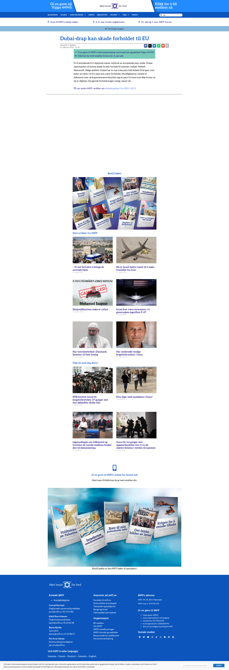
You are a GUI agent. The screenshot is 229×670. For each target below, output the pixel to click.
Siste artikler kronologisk (105, 603)
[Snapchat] (169, 637)
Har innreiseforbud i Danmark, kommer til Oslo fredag (90, 353)
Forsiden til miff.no (102, 600)
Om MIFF (97, 626)
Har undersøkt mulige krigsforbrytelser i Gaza (129, 353)
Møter (91, 15)
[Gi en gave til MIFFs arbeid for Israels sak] (114, 468)
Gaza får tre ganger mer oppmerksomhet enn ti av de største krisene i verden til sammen (136, 445)
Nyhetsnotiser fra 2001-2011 (120, 88)
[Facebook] (140, 637)
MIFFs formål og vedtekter (105, 632)
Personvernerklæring (103, 638)
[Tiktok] (156, 637)
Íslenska (82, 656)
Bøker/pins (102, 15)
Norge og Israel (100, 609)
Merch (135, 15)
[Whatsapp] (160, 637)
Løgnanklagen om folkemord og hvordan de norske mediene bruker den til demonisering (92, 445)
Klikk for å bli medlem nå (166, 6)
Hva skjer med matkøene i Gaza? (134, 397)
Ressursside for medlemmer (106, 635)
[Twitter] (144, 637)
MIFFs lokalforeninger (103, 629)
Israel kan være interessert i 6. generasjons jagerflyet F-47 (133, 311)
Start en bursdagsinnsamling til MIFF (158, 626)
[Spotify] (165, 637)
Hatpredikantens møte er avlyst (90, 309)
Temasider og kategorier (104, 606)
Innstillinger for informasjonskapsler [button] (195, 665)
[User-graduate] (173, 637)
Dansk (61, 656)
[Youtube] (148, 637)
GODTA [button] (218, 665)
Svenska (52, 656)
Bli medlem (53, 15)
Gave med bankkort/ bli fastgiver (156, 618)
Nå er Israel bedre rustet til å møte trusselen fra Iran (135, 268)
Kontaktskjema (61, 600)
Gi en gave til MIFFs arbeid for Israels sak (114, 475)
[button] (150, 46)
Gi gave (63, 15)
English (92, 656)
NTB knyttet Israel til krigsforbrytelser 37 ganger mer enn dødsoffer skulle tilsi (90, 400)
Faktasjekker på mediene (104, 612)
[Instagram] (152, 637)
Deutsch (71, 656)
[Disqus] (114, 128)
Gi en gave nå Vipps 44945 (61, 6)
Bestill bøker (114, 173)
